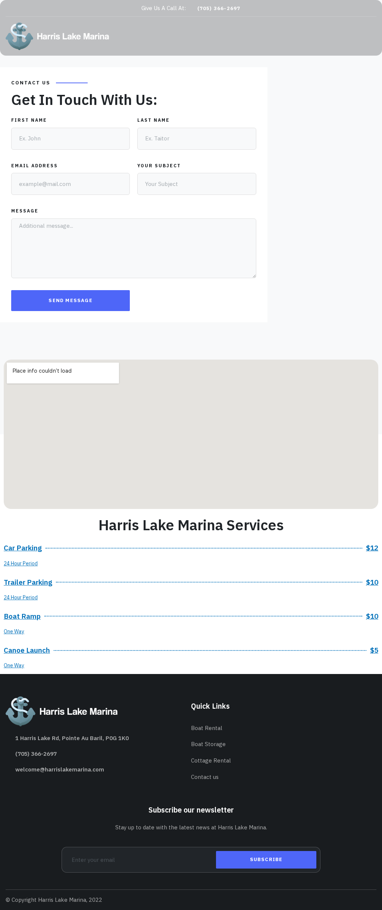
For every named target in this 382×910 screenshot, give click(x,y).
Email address (34, 165)
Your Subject (159, 165)
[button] (215, 8)
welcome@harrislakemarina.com (59, 769)
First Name (29, 120)
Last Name (153, 120)
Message (24, 211)
